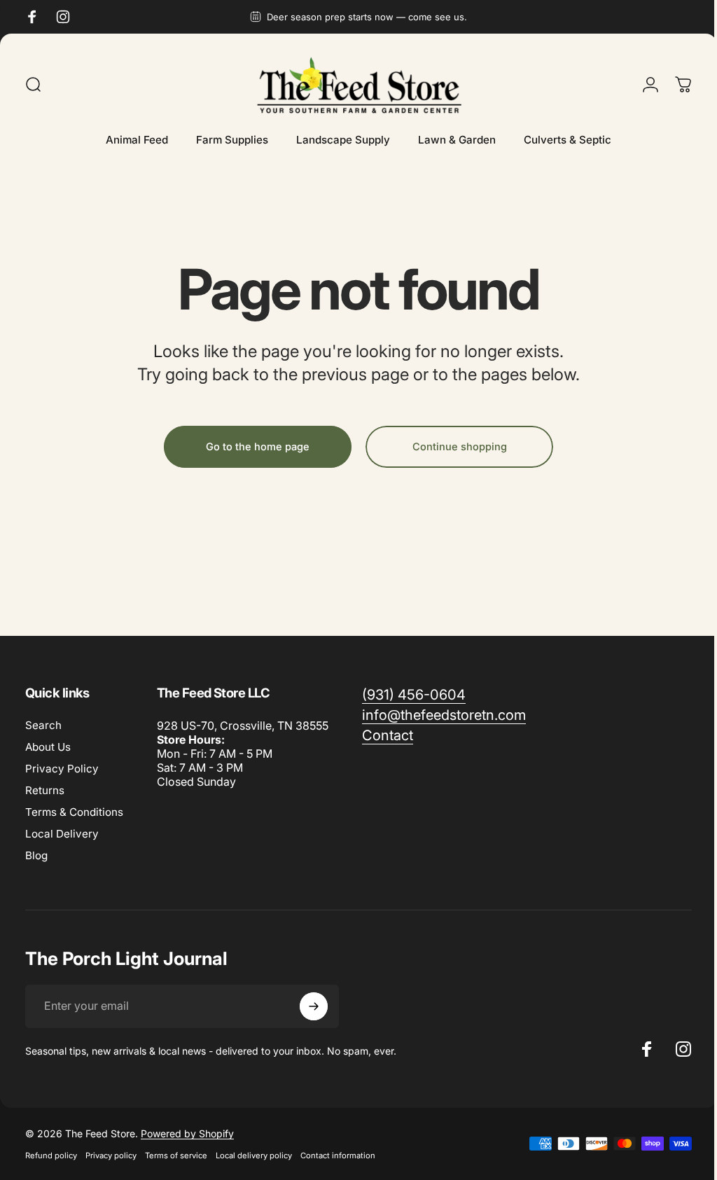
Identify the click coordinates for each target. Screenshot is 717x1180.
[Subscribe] (314, 1006)
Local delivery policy (254, 1155)
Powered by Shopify (187, 1133)
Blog (36, 855)
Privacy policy (111, 1155)
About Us (48, 747)
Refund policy (51, 1155)
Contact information (337, 1155)
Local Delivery (62, 833)
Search (43, 725)
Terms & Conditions (74, 812)
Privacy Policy (62, 768)
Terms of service (176, 1155)
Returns (44, 790)
